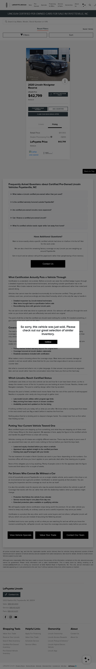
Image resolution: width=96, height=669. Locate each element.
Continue (48, 342)
